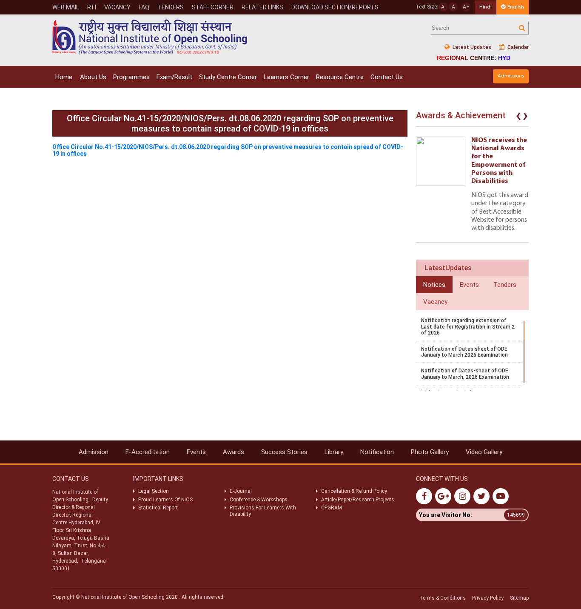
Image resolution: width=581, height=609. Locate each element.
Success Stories (284, 452)
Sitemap (519, 598)
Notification (377, 452)
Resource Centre (340, 77)
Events (196, 452)
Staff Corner (213, 7)
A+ (466, 7)
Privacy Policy (488, 598)
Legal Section (153, 491)
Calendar (517, 47)
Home (63, 77)
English (515, 7)
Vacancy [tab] (435, 302)
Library (334, 452)
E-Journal (241, 491)
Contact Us (386, 77)
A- (443, 7)
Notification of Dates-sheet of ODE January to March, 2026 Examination (465, 374)
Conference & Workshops (259, 500)
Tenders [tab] (504, 285)
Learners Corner (286, 77)
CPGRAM (332, 508)
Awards (233, 452)
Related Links (262, 7)
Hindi (485, 7)
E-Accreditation (147, 452)
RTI (91, 7)
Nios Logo (150, 36)
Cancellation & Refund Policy (354, 491)
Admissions (511, 76)
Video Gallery (484, 452)
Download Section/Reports (335, 7)
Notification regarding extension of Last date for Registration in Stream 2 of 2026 (468, 326)
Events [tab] (469, 285)
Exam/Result (174, 77)
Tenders (170, 7)
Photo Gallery (430, 452)
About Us (93, 77)
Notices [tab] (434, 285)
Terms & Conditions (442, 598)
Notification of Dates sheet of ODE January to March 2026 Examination (464, 352)
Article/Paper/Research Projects (357, 500)
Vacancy (117, 7)
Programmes (131, 77)
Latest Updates (471, 47)
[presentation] (518, 117)
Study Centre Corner (228, 77)
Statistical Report (158, 508)
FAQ (144, 7)
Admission (93, 452)
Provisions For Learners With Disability (263, 511)
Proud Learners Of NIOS (165, 500)
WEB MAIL (65, 7)
